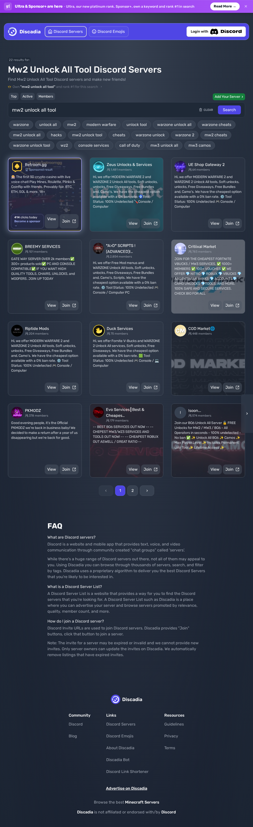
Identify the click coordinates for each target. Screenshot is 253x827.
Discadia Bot (117, 759)
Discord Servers (120, 724)
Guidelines (174, 724)
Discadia (85, 812)
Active (27, 96)
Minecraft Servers (142, 802)
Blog (73, 736)
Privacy (171, 736)
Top (14, 96)
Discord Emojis (119, 736)
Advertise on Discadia (126, 788)
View (51, 219)
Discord (76, 724)
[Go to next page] (147, 490)
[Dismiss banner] (246, 6)
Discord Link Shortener (127, 771)
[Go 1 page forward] (245, 413)
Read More (225, 6)
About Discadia (120, 748)
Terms (169, 748)
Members (46, 96)
